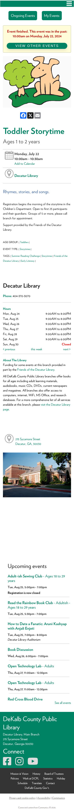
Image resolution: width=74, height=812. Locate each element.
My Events (51, 15)
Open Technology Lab (31, 666)
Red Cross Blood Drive (25, 699)
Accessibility (43, 797)
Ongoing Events (23, 15)
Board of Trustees (54, 773)
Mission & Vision (19, 773)
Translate (37, 783)
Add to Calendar (24, 164)
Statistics (47, 778)
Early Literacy (28, 260)
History (36, 773)
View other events (37, 46)
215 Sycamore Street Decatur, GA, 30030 (28, 441)
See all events (63, 703)
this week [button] (36, 349)
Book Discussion (20, 649)
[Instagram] (19, 763)
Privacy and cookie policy (22, 797)
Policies (15, 778)
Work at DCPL (31, 778)
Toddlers (24, 242)
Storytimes (25, 249)
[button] (69, 4)
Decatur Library (26, 175)
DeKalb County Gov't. (37, 787)
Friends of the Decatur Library (35, 369)
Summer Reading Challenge (26, 255)
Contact (50, 783)
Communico (58, 797)
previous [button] (9, 349)
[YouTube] (32, 763)
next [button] (66, 349)
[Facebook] (7, 763)
